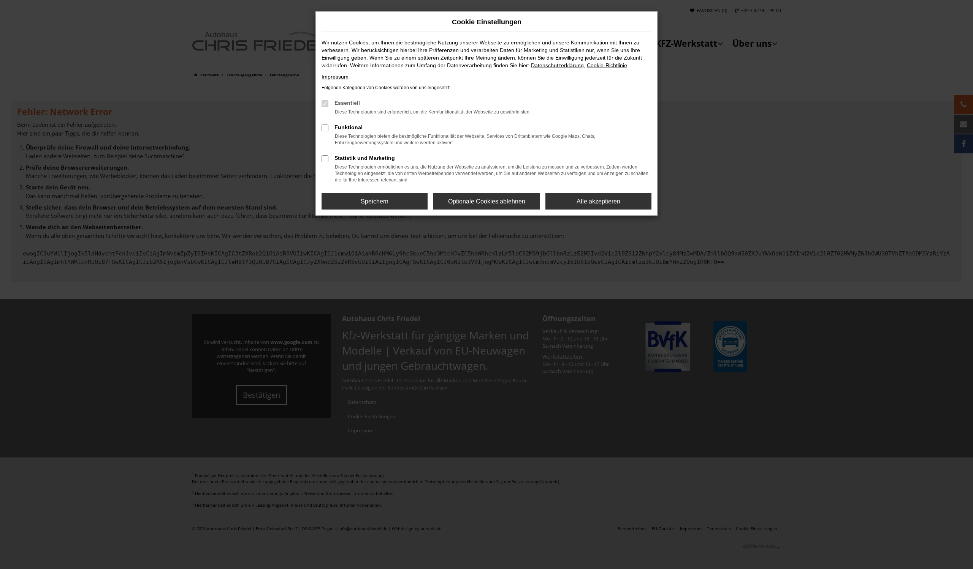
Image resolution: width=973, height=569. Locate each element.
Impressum (335, 77)
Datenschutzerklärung (557, 65)
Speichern (374, 201)
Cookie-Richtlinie (607, 65)
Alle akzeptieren (598, 201)
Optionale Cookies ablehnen (486, 201)
